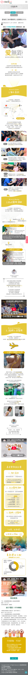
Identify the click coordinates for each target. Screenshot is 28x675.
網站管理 (15, 672)
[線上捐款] (27, 239)
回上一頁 (14, 658)
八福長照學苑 (20, 12)
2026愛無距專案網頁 (11, 27)
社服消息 (13, 12)
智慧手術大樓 (14, 15)
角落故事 (7, 12)
